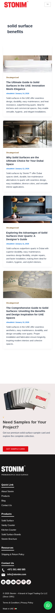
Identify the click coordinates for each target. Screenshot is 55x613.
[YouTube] (18, 582)
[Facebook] (13, 582)
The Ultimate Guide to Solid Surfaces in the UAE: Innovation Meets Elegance (25, 85)
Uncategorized (12, 77)
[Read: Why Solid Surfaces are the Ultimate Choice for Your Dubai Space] (27, 134)
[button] (48, 605)
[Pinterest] (23, 582)
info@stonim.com (16, 574)
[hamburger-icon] (47, 4)
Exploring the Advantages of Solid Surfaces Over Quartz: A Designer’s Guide (26, 236)
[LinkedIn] (3, 582)
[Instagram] (8, 582)
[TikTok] (28, 582)
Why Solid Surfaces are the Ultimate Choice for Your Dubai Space (25, 160)
